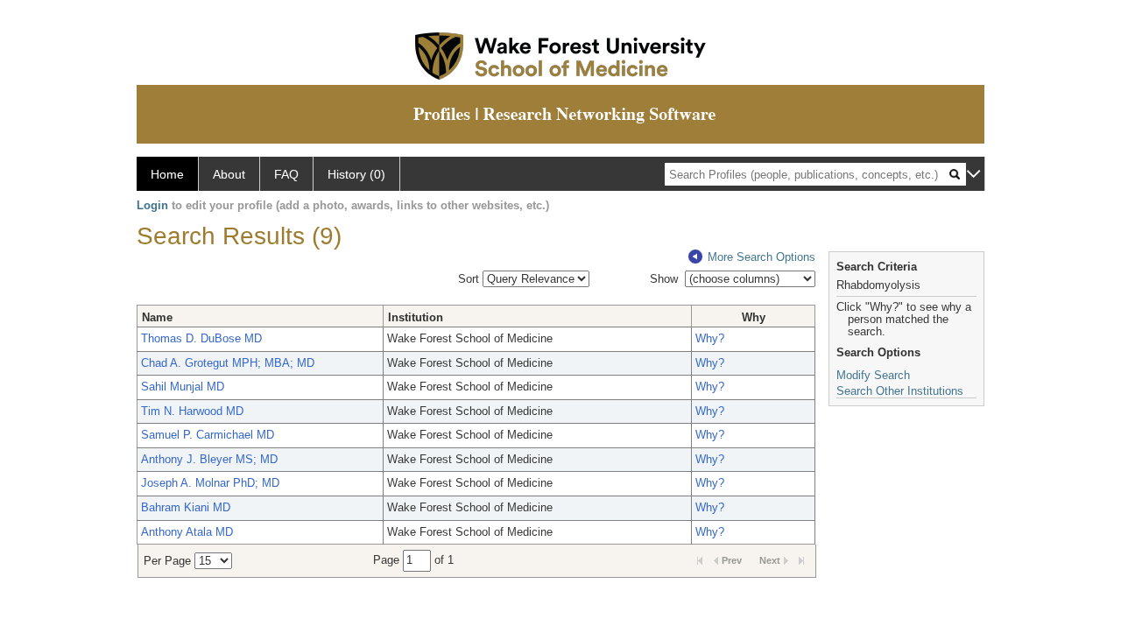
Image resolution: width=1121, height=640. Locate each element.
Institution (415, 317)
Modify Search (873, 375)
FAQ (286, 174)
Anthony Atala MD (187, 531)
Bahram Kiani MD (185, 507)
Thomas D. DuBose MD (201, 338)
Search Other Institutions (899, 390)
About (229, 174)
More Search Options (761, 257)
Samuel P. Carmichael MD (207, 434)
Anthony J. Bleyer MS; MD (209, 459)
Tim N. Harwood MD (192, 411)
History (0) (356, 174)
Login (152, 205)
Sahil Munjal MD (182, 386)
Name (157, 317)
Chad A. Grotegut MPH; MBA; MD (227, 362)
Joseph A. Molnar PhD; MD (210, 482)
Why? (709, 338)
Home (167, 174)
